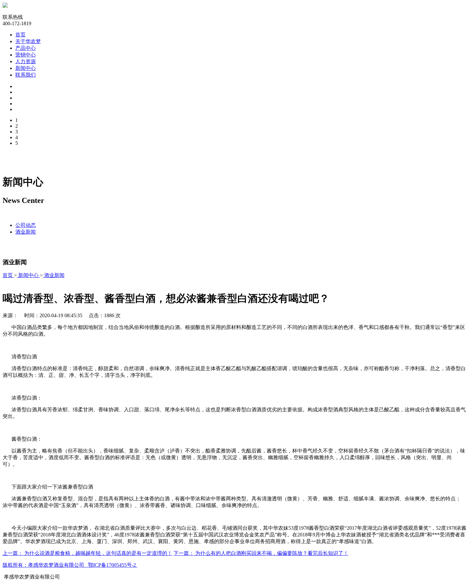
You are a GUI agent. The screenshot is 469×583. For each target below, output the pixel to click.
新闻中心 (25, 68)
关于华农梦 (28, 41)
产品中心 (25, 48)
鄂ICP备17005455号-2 (112, 565)
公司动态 (25, 225)
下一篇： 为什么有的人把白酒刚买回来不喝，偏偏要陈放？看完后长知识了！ (261, 553)
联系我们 (25, 75)
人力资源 (25, 61)
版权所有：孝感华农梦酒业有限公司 (43, 565)
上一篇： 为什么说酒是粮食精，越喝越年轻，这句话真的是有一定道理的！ (87, 553)
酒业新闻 (25, 232)
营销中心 (25, 54)
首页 (20, 34)
